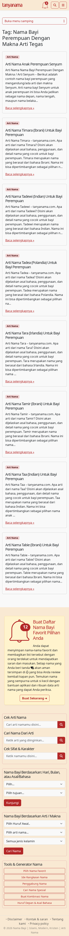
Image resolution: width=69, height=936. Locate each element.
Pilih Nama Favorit (34, 871)
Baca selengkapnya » (19, 108)
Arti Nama (12, 56)
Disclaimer (15, 919)
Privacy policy (39, 924)
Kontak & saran (37, 919)
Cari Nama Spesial (34, 890)
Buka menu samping (19, 21)
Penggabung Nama (34, 883)
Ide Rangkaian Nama (34, 877)
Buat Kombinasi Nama (34, 896)
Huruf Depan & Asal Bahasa (34, 903)
